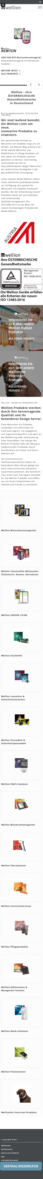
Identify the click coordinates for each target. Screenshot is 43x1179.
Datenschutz (6, 1149)
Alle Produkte (9, 74)
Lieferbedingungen (9, 1160)
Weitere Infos (9, 70)
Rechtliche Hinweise (10, 1153)
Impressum (5, 1146)
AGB (2, 1157)
